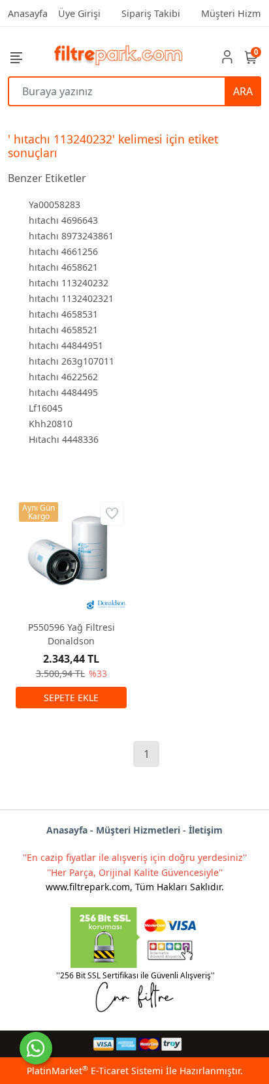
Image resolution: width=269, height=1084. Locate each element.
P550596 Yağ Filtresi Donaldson (71, 634)
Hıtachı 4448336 (64, 439)
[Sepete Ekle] (71, 697)
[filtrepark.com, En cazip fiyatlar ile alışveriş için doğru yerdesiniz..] (119, 56)
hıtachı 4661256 (63, 251)
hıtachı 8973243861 (71, 236)
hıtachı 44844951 (66, 345)
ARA (243, 91)
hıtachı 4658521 (63, 330)
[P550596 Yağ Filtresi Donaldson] (71, 554)
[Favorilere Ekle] (112, 513)
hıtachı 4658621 (63, 267)
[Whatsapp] (36, 1048)
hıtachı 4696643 (63, 220)
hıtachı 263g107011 (71, 361)
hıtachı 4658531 (63, 314)
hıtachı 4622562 (63, 376)
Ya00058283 (54, 204)
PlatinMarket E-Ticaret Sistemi (95, 1070)
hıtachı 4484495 (63, 392)
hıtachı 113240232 (68, 283)
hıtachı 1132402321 (71, 298)
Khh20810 (50, 423)
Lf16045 (46, 408)
